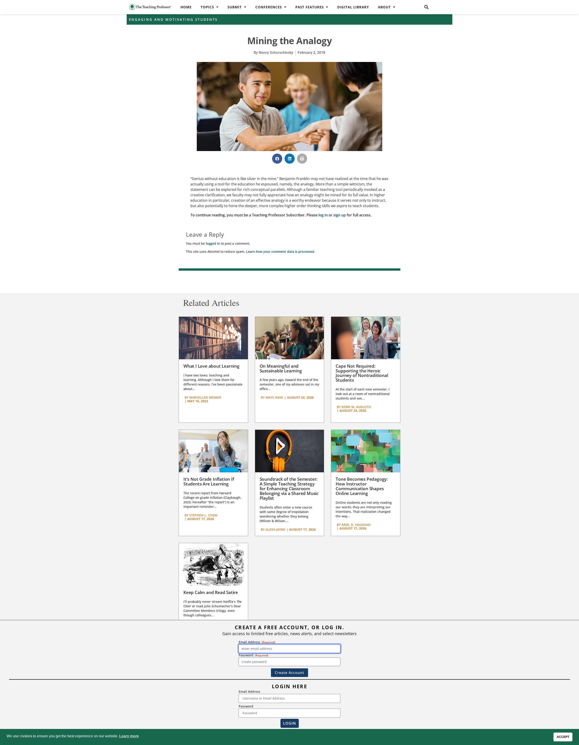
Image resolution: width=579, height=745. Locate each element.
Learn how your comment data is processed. (280, 251)
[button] (426, 7)
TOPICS (207, 7)
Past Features (309, 7)
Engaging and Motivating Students (173, 19)
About (384, 7)
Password (246, 706)
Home (186, 7)
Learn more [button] (129, 736)
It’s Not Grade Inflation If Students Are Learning (208, 481)
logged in (213, 243)
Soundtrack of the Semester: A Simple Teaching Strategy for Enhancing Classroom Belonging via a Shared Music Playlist (289, 488)
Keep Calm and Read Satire (210, 592)
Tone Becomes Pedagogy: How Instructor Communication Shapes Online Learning (362, 486)
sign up (339, 215)
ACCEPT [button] (563, 737)
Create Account (289, 672)
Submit (235, 7)
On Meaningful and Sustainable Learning (281, 368)
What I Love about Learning (211, 366)
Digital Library (353, 7)
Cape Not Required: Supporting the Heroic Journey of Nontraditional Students (362, 373)
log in (323, 215)
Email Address (249, 691)
